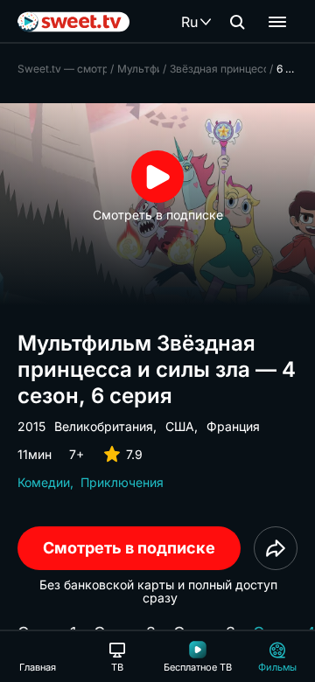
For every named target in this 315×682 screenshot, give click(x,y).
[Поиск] (237, 22)
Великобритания (103, 426)
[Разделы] (277, 22)
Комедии (44, 482)
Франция (233, 426)
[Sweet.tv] (74, 21)
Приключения (122, 482)
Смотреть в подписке (129, 548)
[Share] (276, 548)
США (179, 426)
